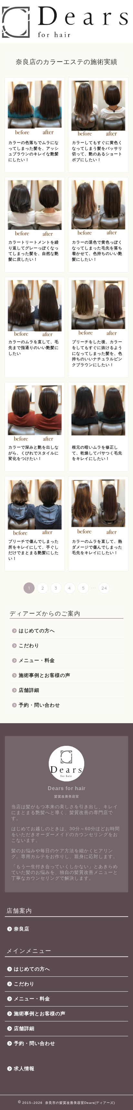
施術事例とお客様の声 (44, 675)
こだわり (29, 645)
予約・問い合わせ (39, 705)
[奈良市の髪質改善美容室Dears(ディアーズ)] (66, 37)
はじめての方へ (37, 630)
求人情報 (24, 1068)
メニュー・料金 (37, 660)
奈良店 (21, 928)
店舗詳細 (29, 690)
